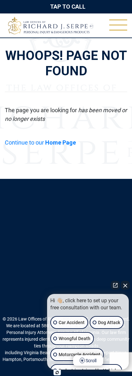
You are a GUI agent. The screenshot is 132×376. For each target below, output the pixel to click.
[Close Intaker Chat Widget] (125, 285)
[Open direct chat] (115, 285)
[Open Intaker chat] (57, 372)
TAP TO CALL (68, 6)
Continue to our (40, 142)
